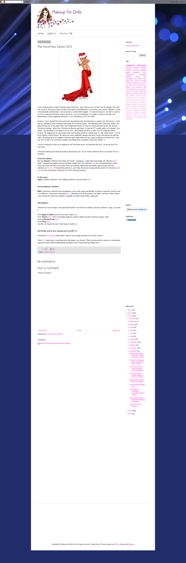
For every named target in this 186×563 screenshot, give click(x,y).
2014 (130, 411)
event (127, 93)
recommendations (131, 89)
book (127, 108)
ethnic (130, 100)
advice (144, 95)
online (134, 115)
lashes (131, 85)
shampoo (128, 104)
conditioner (143, 98)
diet (127, 100)
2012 (130, 313)
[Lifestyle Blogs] (131, 220)
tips (136, 79)
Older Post (116, 330)
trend (144, 104)
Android (138, 95)
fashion (137, 93)
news (139, 102)
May (131, 330)
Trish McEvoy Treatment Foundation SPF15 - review (137, 392)
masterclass (133, 102)
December (134, 351)
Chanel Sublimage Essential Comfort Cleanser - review (137, 355)
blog (127, 81)
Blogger (131, 544)
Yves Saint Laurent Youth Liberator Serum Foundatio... (137, 368)
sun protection (141, 89)
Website (51, 33)
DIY (135, 85)
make (127, 102)
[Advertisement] (136, 162)
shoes (144, 115)
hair (144, 76)
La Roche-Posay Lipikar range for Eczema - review (136, 375)
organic (144, 102)
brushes (136, 70)
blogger (128, 87)
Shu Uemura (50, 236)
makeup (45, 252)
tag (141, 104)
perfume (129, 76)
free (131, 81)
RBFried (116, 544)
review (139, 115)
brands (128, 68)
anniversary (129, 98)
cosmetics (129, 110)
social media (140, 117)
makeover (129, 115)
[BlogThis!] (46, 249)
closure (134, 108)
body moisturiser (137, 87)
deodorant (143, 91)
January (133, 318)
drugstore (143, 74)
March (132, 324)
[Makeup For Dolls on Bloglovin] (137, 211)
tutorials (128, 83)
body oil (143, 106)
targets (132, 95)
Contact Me (65, 33)
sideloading (129, 117)
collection (140, 85)
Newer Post (42, 330)
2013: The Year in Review (136, 405)
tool (145, 85)
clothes (136, 98)
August (132, 339)
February (133, 321)
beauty (136, 91)
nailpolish (136, 72)
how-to (137, 81)
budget (143, 70)
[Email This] (44, 249)
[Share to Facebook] (51, 249)
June (132, 333)
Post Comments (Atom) (55, 334)
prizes (142, 93)
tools (144, 72)
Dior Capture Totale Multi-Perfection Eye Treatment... (137, 399)
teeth (127, 119)
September (134, 342)
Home (41, 33)
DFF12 (128, 106)
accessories (130, 74)
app (132, 106)
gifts (145, 87)
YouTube (128, 91)
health (142, 100)
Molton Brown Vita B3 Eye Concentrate (137, 381)
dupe (137, 76)
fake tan (132, 93)
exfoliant (143, 110)
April (131, 327)
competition (142, 108)
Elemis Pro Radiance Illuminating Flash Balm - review (137, 362)
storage (143, 81)
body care (142, 79)
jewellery (143, 112)
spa (145, 117)
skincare (51, 252)
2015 (130, 414)
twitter (131, 119)
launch (136, 68)
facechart (128, 112)
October (133, 345)
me (140, 83)
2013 (130, 316)
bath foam (137, 106)
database (136, 110)
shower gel (135, 104)
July (131, 336)
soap (134, 117)
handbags (136, 112)
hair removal (136, 100)
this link (50, 168)
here (114, 161)
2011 (130, 310)
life (145, 100)
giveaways (129, 79)
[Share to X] (48, 249)
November (134, 348)
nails (128, 72)
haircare (135, 83)
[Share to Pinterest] (53, 249)
